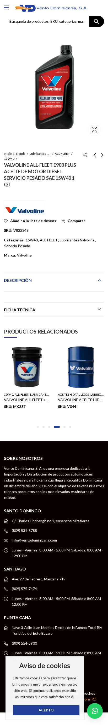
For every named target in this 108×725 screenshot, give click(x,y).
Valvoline (24, 255)
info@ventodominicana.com (34, 540)
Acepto (46, 710)
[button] (38, 427)
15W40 (9, 159)
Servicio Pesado (17, 245)
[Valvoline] (25, 209)
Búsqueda (96, 21)
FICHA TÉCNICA (19, 309)
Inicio (8, 154)
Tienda (20, 154)
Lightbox (94, 130)
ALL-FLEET (62, 154)
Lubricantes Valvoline (40, 154)
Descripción (18, 280)
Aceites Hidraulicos (73, 394)
